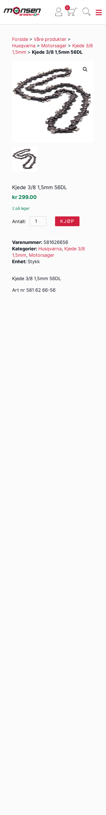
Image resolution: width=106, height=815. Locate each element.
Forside (20, 39)
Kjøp (67, 221)
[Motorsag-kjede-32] (24, 159)
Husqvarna (24, 45)
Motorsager (54, 45)
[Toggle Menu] (99, 12)
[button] (85, 69)
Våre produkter (50, 39)
